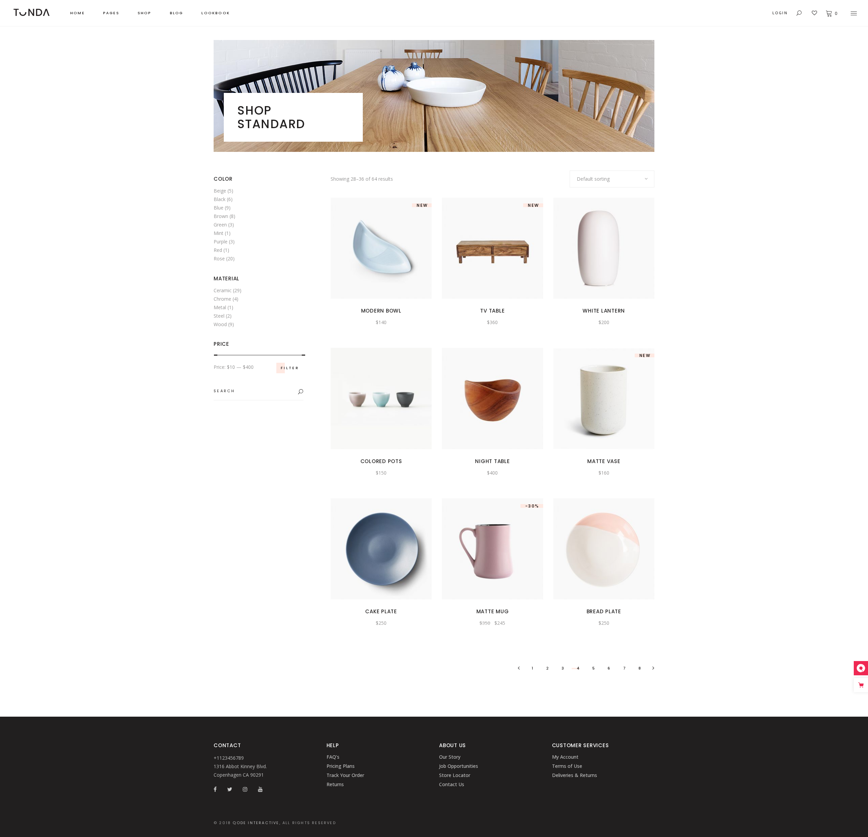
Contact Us (451, 784)
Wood (220, 324)
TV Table (492, 310)
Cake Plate (381, 611)
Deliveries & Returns (574, 775)
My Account (565, 757)
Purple (221, 241)
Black (219, 199)
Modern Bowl (381, 310)
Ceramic (223, 290)
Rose (219, 258)
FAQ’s (333, 757)
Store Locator (454, 775)
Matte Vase (603, 461)
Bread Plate (604, 611)
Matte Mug (492, 611)
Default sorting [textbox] (593, 179)
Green (220, 224)
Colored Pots (381, 461)
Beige (220, 190)
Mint (218, 233)
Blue (218, 207)
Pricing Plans (341, 766)
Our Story (449, 757)
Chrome (222, 299)
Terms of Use (567, 766)
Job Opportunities (458, 766)
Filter (290, 368)
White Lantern (604, 310)
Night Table (492, 461)
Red (218, 250)
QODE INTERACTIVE (256, 822)
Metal (220, 307)
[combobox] (612, 179)
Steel (219, 316)
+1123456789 (229, 758)
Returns (335, 784)
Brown (221, 216)
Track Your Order (345, 775)
